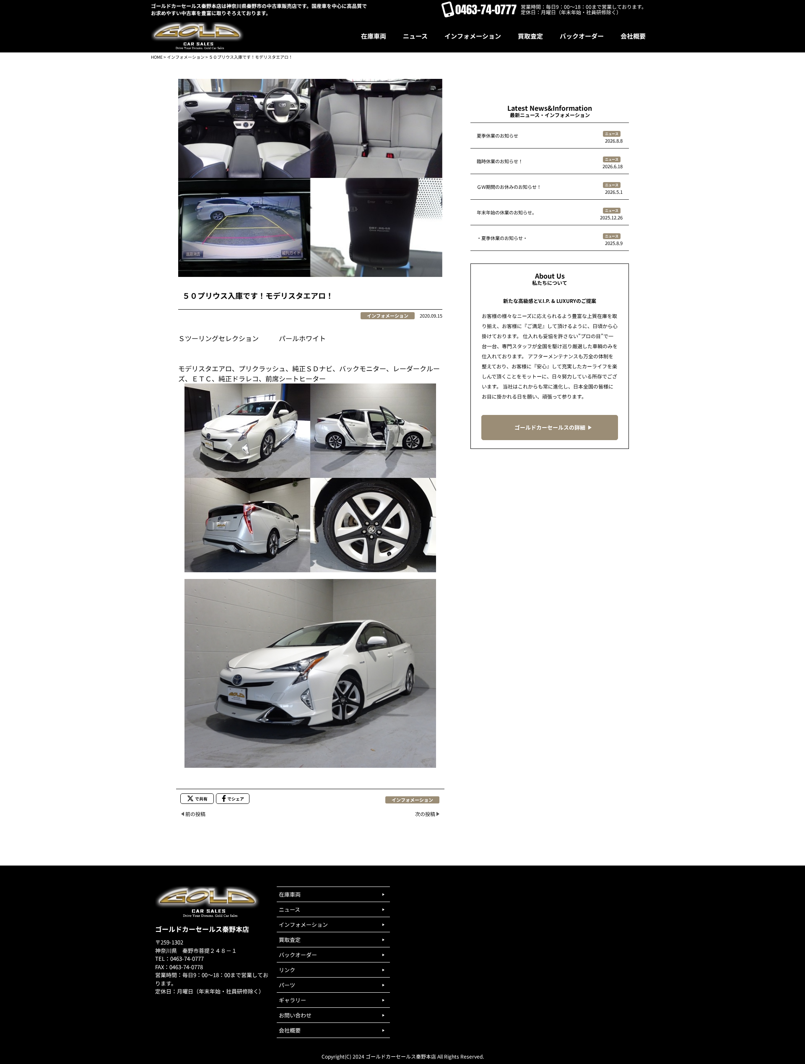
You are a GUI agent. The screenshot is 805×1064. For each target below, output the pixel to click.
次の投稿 (425, 813)
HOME (157, 57)
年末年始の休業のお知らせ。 (507, 212)
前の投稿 (195, 813)
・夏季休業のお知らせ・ (502, 238)
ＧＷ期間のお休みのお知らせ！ (509, 186)
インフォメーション (186, 57)
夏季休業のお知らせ (497, 135)
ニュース (611, 133)
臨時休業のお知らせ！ (500, 161)
